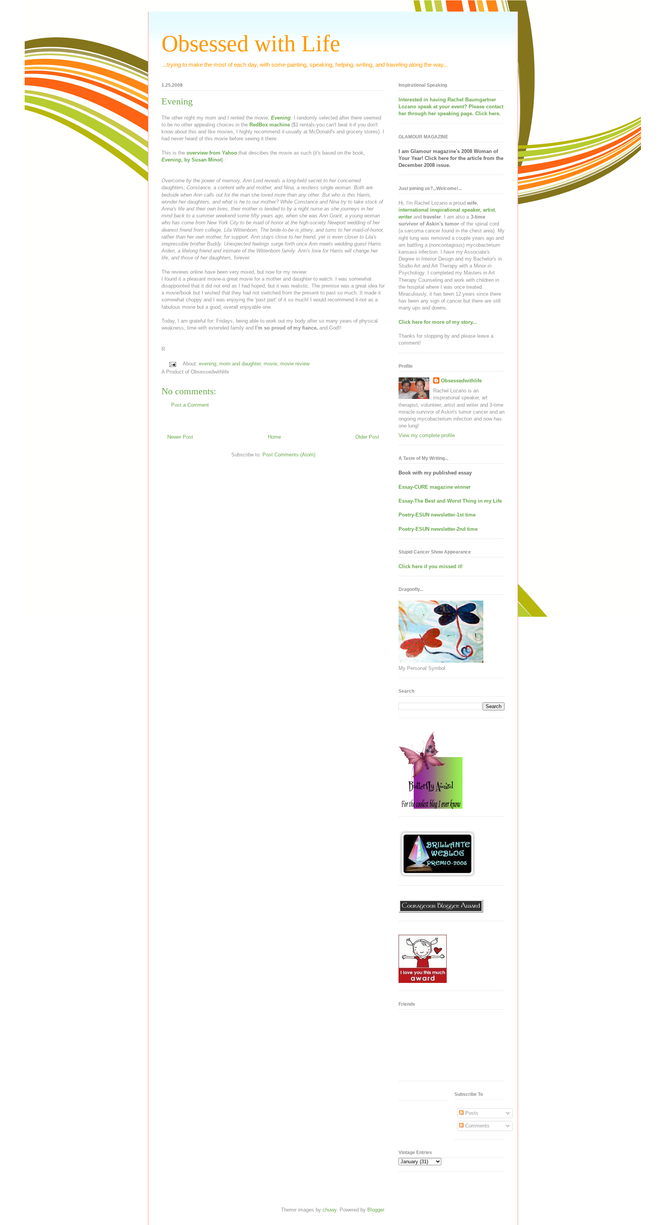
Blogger (375, 1210)
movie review (294, 364)
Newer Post (180, 437)
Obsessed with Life (250, 43)
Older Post (367, 437)
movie (270, 364)
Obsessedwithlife (461, 381)
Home (274, 437)
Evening (177, 101)
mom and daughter (240, 364)
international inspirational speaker (439, 210)
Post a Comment (190, 405)
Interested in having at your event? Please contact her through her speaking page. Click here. (451, 106)
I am (404, 151)
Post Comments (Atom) (288, 455)
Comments (476, 1126)
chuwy (329, 1210)
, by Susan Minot (191, 160)
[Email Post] (172, 364)
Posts (471, 1113)
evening (207, 364)
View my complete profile (427, 435)
